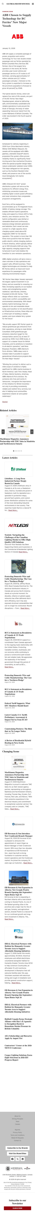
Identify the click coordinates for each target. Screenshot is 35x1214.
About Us (17, 1116)
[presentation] (17, 425)
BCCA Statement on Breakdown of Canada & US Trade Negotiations (18, 635)
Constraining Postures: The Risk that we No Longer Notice (18, 730)
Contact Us (17, 1140)
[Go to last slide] (3, 431)
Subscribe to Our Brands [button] (17, 1148)
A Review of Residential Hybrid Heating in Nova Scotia (18, 741)
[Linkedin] (23, 1159)
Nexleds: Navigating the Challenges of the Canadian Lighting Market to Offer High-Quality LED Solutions (18, 538)
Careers (17, 1124)
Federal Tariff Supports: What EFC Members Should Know (17, 704)
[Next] (31, 431)
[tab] (13, 450)
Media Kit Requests (17, 1138)
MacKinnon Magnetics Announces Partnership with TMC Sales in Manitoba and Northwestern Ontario (17, 441)
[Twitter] (17, 1159)
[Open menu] (33, 3)
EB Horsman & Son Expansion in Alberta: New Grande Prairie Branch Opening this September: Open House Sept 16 (19, 891)
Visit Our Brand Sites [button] (17, 1153)
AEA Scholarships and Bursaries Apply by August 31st (18, 1037)
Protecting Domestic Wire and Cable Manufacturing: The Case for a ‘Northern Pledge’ (18, 578)
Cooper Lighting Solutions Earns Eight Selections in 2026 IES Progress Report (18, 1057)
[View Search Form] (2, 4)
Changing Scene (7, 11)
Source (4, 402)
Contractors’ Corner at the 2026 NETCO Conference (18, 1046)
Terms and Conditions (17, 1135)
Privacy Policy (17, 1132)
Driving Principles (17, 1119)
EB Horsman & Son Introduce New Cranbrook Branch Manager (19, 834)
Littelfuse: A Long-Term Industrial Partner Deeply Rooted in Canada (15, 481)
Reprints (17, 1130)
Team (17, 1121)
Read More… (13, 510)
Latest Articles (10, 457)
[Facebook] (12, 1159)
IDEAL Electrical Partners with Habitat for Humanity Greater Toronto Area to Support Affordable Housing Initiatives (18, 947)
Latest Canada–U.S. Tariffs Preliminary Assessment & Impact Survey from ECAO (16, 717)
